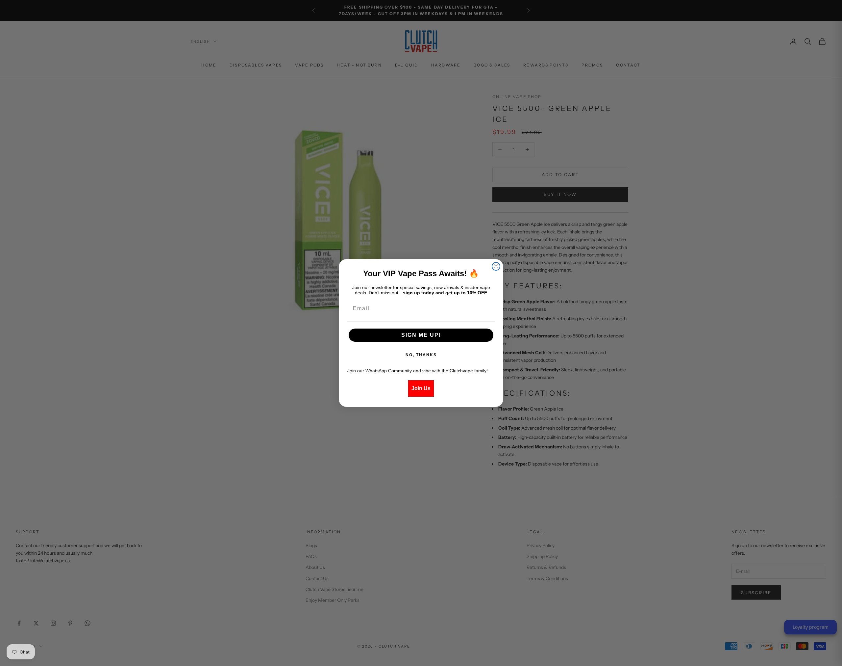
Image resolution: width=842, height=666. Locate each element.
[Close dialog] (496, 266)
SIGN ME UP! (421, 335)
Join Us (421, 388)
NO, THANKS (421, 355)
